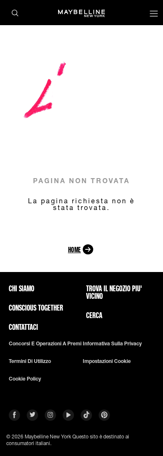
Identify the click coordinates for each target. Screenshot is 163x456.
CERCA (94, 315)
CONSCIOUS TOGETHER (36, 307)
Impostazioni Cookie (107, 361)
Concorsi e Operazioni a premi (45, 344)
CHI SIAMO (21, 288)
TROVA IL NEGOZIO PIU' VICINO (114, 292)
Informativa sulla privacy (112, 344)
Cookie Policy (25, 379)
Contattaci (23, 327)
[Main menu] (154, 14)
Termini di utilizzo (30, 361)
